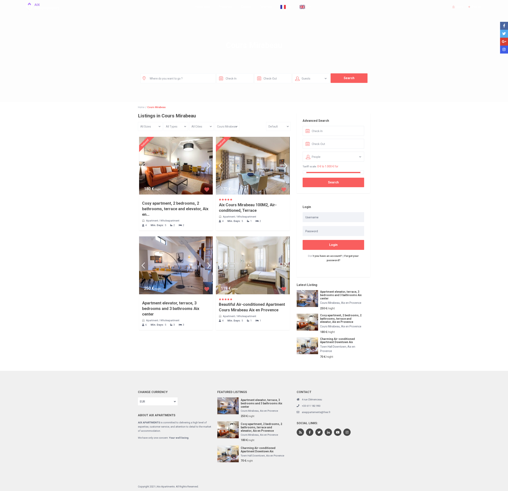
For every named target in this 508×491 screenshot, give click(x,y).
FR (289, 6)
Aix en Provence (351, 302)
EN (309, 6)
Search (333, 182)
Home (141, 107)
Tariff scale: (310, 166)
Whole (164, 220)
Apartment (152, 220)
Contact (246, 6)
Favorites (266, 6)
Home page (202, 6)
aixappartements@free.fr (316, 412)
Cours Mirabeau (330, 302)
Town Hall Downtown (333, 346)
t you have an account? (327, 255)
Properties (226, 6)
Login (333, 245)
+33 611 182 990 (311, 405)
